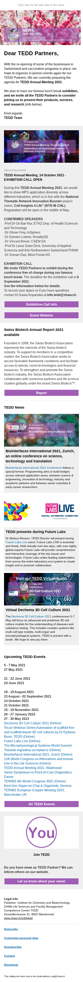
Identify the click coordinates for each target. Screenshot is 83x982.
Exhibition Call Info (41, 304)
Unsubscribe (13, 947)
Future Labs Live (16, 542)
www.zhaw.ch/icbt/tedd (18, 918)
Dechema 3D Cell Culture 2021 (31, 616)
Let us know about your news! (42, 881)
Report (41, 393)
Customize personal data (21, 938)
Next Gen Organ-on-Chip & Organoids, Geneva (37, 785)
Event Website (41, 315)
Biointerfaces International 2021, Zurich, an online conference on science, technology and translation (40, 456)
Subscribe (11, 929)
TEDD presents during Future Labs (36, 532)
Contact (9, 955)
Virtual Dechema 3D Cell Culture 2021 (38, 610)
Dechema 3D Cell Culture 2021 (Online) (32, 723)
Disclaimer (11, 964)
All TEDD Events (41, 804)
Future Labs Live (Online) (22, 741)
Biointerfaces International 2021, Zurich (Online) (38, 754)
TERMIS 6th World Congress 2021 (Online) (35, 781)
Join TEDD (41, 854)
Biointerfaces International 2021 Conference (34, 467)
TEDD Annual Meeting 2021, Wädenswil (33, 768)
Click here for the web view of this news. (41, 4)
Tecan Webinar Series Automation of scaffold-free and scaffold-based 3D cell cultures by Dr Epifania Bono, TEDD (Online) (39, 732)
